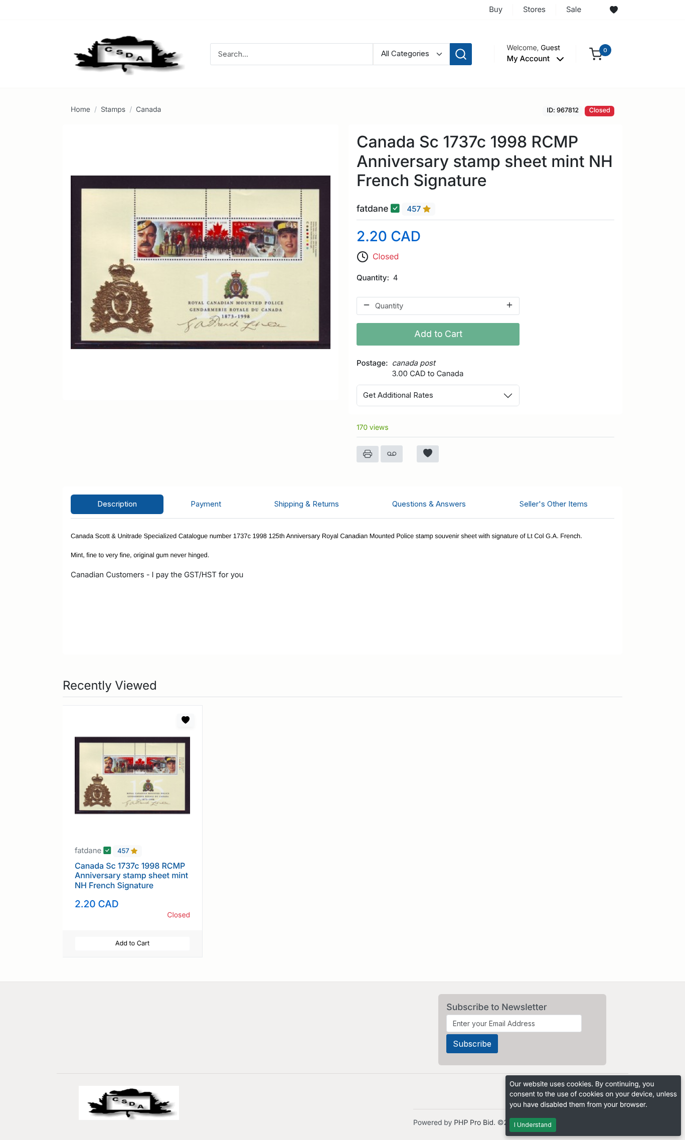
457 (415, 209)
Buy (495, 9)
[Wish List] (613, 10)
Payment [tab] (206, 504)
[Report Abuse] (392, 453)
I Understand (533, 1124)
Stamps (113, 109)
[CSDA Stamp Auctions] (125, 53)
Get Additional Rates (398, 395)
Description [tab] (117, 504)
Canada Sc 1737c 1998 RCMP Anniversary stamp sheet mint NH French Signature (131, 875)
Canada (148, 109)
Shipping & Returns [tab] (306, 504)
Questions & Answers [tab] (429, 504)
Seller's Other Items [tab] (554, 504)
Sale (573, 9)
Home (80, 109)
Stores (534, 9)
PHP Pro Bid (473, 1122)
